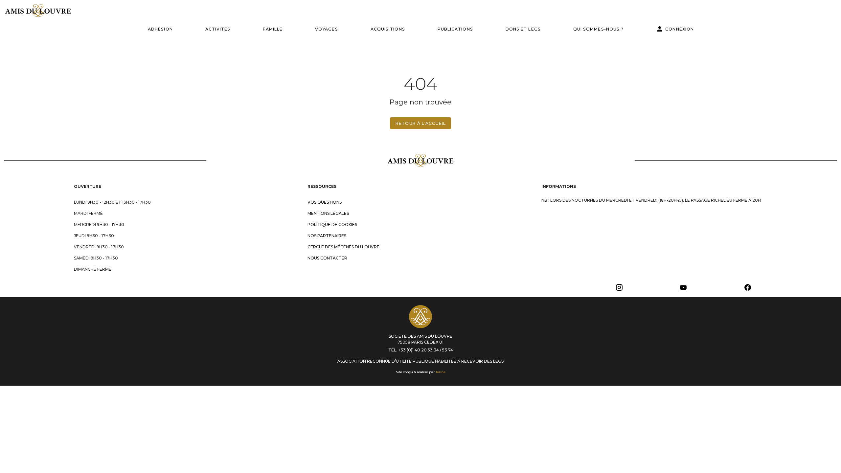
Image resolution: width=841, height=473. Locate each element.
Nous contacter (327, 258)
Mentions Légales (328, 213)
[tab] (160, 29)
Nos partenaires (326, 235)
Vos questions (324, 202)
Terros (440, 372)
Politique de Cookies (332, 224)
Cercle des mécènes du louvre (343, 246)
